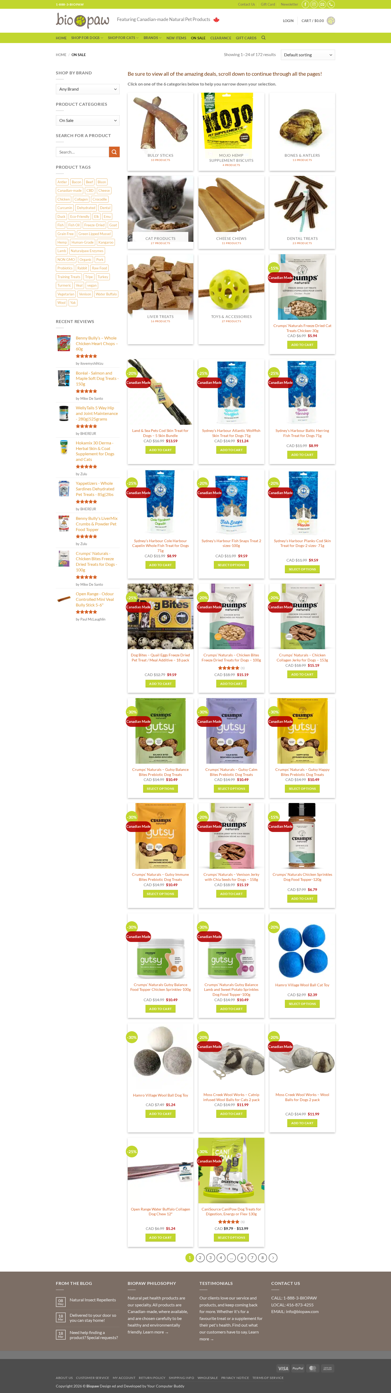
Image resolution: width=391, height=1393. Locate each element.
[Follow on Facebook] (305, 4)
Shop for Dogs (85, 38)
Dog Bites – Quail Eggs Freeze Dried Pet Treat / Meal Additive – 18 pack (160, 657)
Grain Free (65, 234)
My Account (124, 1378)
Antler (62, 182)
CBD (90, 190)
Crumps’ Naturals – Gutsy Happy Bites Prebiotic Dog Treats (302, 772)
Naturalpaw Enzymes (87, 251)
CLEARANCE (220, 38)
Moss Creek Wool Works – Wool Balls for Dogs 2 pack (302, 1097)
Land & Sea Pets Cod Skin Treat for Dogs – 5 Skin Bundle (160, 433)
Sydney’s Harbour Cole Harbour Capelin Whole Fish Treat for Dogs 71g (160, 545)
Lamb (61, 251)
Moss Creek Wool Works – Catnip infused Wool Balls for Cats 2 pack (231, 1097)
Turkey (103, 277)
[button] (318, 21)
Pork (99, 259)
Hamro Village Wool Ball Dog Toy (160, 1095)
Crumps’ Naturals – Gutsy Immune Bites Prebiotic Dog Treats (160, 877)
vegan (92, 285)
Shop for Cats (121, 38)
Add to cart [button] (302, 344)
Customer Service (92, 1378)
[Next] (273, 1257)
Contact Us (246, 4)
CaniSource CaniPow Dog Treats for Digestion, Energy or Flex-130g (231, 1211)
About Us (64, 1378)
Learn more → (156, 1331)
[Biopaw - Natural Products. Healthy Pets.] (82, 21)
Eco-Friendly (79, 216)
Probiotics (65, 268)
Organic (85, 259)
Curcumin (64, 208)
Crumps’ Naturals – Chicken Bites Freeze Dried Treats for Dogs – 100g (231, 657)
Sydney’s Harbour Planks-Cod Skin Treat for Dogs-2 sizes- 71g (302, 543)
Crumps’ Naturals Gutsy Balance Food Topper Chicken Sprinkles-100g (160, 987)
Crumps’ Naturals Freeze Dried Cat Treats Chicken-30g (302, 328)
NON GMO (66, 259)
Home (61, 38)
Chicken (63, 199)
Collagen (81, 199)
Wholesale (208, 1378)
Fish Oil (74, 225)
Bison (102, 182)
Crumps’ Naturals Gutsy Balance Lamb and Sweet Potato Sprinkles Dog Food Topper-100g (231, 989)
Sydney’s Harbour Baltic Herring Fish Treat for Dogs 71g (302, 433)
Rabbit (82, 268)
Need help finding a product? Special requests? (94, 1335)
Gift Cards (246, 38)
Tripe (89, 277)
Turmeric (64, 285)
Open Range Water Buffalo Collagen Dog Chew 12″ (160, 1211)
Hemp (62, 242)
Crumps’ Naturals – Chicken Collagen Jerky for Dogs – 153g (302, 657)
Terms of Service (268, 1378)
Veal (79, 285)
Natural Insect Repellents (93, 1299)
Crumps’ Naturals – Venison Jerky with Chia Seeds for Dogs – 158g (231, 877)
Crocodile (100, 199)
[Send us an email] (322, 4)
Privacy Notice (235, 1378)
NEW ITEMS (176, 38)
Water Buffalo (106, 294)
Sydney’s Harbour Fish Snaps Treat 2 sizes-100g (231, 543)
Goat (113, 225)
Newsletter (289, 4)
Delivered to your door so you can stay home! (93, 1318)
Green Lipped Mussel (94, 234)
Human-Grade (83, 242)
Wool (61, 302)
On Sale (198, 38)
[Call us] (331, 4)
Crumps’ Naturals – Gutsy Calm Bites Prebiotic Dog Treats (231, 772)
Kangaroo (105, 242)
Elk (96, 216)
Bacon (76, 182)
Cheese (104, 190)
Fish (60, 225)
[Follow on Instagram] (314, 4)
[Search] (263, 38)
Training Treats (68, 277)
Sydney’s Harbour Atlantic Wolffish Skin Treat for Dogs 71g (231, 433)
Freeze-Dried (94, 225)
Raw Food (99, 268)
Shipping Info (181, 1378)
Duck (61, 216)
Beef (89, 182)
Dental (105, 208)
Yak (73, 302)
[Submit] (114, 152)
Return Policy (152, 1378)
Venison (85, 294)
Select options (231, 565)
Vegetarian (65, 294)
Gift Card (268, 4)
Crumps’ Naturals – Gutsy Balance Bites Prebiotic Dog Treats (160, 772)
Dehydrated (86, 208)
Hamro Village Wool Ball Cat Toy (302, 985)
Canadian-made (69, 190)
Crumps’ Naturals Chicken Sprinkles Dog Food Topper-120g (302, 877)
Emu (107, 216)
